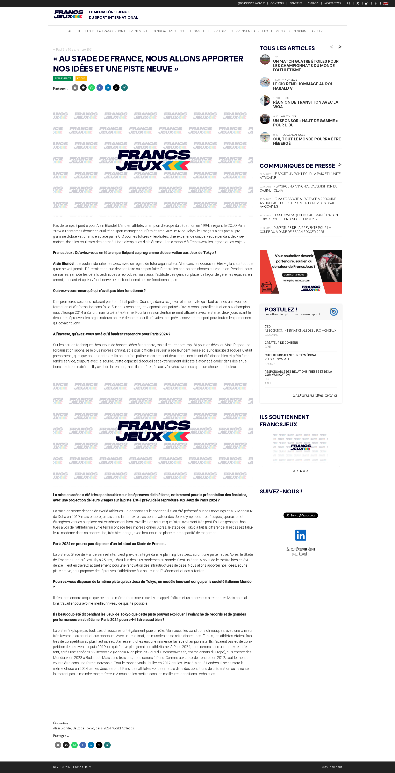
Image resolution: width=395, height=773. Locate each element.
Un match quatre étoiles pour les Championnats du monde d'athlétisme (306, 66)
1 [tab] (294, 471)
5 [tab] (307, 471)
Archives (319, 31)
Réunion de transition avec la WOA (305, 104)
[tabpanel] (301, 448)
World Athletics (123, 728)
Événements (139, 31)
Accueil (74, 31)
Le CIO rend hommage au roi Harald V (302, 86)
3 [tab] (301, 471)
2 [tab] (297, 471)
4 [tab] (304, 471)
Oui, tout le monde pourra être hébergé (307, 141)
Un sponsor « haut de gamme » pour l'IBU (305, 123)
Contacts (277, 3)
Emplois (313, 3)
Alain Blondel (62, 728)
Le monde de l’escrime (290, 31)
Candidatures (164, 31)
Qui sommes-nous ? (251, 3)
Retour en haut (331, 767)
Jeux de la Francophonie (105, 31)
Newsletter (332, 3)
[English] (386, 3)
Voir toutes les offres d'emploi (315, 395)
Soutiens (296, 3)
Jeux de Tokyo (83, 728)
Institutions (189, 31)
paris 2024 (103, 728)
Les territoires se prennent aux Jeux (235, 31)
